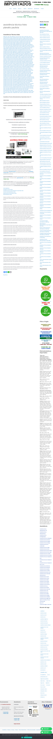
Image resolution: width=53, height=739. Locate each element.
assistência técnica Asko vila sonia (9, 85)
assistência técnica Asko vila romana (25, 84)
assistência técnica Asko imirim (9, 53)
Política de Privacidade (28, 737)
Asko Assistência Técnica (44, 68)
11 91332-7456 (21, 17)
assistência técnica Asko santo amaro (10, 74)
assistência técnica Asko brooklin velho (23, 43)
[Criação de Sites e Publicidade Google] (47, 706)
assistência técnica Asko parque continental (18, 66)
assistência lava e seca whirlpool (44, 627)
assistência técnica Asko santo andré (24, 74)
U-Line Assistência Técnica (45, 62)
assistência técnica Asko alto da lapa (13, 39)
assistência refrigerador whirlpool (44, 639)
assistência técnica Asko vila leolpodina (10, 81)
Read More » (5, 275)
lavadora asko (9, 92)
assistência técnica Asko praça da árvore (14, 72)
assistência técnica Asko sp (21, 76)
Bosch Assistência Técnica (45, 102)
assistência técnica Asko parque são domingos (22, 67)
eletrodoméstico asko (26, 90)
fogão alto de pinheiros (44, 678)
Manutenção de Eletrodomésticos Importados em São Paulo (46, 224)
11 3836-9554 (5, 712)
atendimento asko (25, 88)
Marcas (16, 729)
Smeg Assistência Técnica (44, 104)
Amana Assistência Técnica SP (45, 148)
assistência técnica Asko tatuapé (15, 77)
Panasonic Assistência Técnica (45, 56)
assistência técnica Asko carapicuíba (19, 45)
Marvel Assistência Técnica (45, 64)
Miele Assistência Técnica (44, 100)
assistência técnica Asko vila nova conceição (11, 83)
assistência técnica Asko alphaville (15, 38)
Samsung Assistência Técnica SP (46, 143)
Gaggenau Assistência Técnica (45, 105)
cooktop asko (19, 90)
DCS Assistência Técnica (44, 114)
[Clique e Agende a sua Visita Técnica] (46, 295)
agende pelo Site (20, 177)
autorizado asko (21, 89)
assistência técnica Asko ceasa (15, 46)
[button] (21, 9)
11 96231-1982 (31, 17)
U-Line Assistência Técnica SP (45, 164)
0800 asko (5, 36)
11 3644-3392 (5, 713)
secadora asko (25, 92)
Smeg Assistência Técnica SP (45, 159)
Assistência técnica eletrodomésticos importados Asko (13, 190)
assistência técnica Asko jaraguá (12, 55)
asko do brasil (18, 36)
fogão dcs (47, 682)
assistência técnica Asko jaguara (17, 54)
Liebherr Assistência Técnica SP (46, 146)
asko (8, 36)
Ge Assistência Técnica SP (45, 137)
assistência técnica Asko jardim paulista (14, 58)
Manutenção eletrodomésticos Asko (10, 193)
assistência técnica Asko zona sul (16, 88)
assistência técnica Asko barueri (13, 41)
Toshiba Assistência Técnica (45, 39)
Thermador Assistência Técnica (45, 94)
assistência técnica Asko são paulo (9, 76)
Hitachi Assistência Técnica (45, 37)
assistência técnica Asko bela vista (25, 41)
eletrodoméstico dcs (43, 676)
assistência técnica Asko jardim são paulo (17, 61)
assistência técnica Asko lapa (27, 62)
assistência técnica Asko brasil (24, 42)
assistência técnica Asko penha (9, 69)
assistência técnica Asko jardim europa (13, 57)
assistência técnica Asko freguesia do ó (10, 51)
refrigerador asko (16, 92)
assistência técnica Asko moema (9, 63)
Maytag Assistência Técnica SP (45, 145)
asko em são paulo (25, 36)
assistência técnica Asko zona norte (19, 86)
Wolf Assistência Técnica (44, 119)
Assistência (4, 729)
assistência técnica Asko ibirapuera (23, 52)
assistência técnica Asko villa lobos (22, 85)
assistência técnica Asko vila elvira (9, 80)
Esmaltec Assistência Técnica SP (46, 150)
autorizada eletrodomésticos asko (11, 89)
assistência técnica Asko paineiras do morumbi (15, 65)
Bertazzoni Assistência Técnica (45, 109)
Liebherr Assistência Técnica (45, 111)
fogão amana (42, 680)
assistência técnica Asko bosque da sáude (11, 42)
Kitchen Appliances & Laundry (26, 91)
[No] (51, 736)
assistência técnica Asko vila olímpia (26, 83)
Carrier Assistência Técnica (45, 35)
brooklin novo (14, 90)
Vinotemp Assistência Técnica (45, 60)
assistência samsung (43, 641)
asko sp (30, 36)
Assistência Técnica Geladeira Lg (46, 210)
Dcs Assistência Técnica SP (45, 171)
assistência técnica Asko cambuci (22, 44)
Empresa (9, 729)
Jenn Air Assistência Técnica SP (46, 157)
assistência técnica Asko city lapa (15, 48)
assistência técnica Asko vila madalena (25, 81)
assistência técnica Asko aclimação (19, 37)
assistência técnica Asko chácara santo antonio (14, 47)
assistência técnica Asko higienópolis (10, 52)
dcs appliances (43, 674)
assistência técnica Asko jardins (16, 62)
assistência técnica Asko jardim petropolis (15, 60)
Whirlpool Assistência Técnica (45, 48)
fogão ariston (48, 680)
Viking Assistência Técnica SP (45, 163)
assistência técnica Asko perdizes (21, 69)
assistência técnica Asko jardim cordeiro (13, 56)
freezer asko (12, 91)
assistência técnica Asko (7, 37)
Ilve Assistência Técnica (44, 86)
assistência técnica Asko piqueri (18, 70)
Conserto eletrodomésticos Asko (9, 191)
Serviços (13, 729)
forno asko (7, 91)
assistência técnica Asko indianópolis (22, 53)
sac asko (21, 92)
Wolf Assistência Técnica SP (45, 161)
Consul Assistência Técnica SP (45, 135)
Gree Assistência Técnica (44, 34)
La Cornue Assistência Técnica (45, 85)
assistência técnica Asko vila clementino (24, 79)
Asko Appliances (13, 36)
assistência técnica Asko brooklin (9, 43)
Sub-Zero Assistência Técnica (45, 121)
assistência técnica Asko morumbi (22, 63)
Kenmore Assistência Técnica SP (46, 169)
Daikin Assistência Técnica (45, 46)
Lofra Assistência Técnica (44, 112)
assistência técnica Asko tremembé (27, 77)
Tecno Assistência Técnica (45, 107)
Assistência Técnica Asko (11, 34)
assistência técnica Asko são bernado (10, 75)
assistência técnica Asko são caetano (24, 75)
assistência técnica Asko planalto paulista (14, 71)
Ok (22, 737)
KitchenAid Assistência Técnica (45, 116)
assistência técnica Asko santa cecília (13, 73)
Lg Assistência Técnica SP (44, 141)
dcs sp (48, 674)
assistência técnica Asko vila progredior (10, 84)
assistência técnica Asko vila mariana (23, 82)
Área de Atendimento (22, 729)
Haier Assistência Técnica (44, 123)
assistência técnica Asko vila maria (9, 82)
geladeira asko (17, 91)
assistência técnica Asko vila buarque (10, 79)
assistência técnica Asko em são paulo (26, 50)
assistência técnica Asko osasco (19, 64)
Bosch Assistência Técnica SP (45, 130)
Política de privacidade (31, 729)
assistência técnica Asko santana (26, 73)
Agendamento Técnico (40, 729)
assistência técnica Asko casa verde (45, 651)
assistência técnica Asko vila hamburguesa (24, 80)
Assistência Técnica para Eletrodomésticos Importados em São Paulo (46, 31)
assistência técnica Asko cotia (13, 50)
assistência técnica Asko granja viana (25, 51)
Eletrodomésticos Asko (7, 194)
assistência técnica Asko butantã (9, 44)
